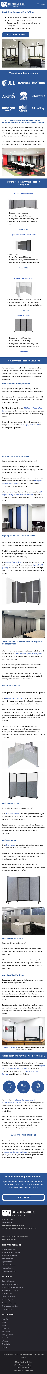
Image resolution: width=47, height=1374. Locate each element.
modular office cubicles (13, 698)
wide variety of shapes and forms (15, 1152)
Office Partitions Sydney (23, 1362)
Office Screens (23, 315)
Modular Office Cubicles (23, 278)
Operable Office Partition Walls (23, 235)
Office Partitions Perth (23, 1368)
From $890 (24, 352)
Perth (41, 1071)
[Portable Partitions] (13, 4)
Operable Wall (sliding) (13, 562)
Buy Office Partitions (16, 34)
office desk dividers (12, 814)
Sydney (27, 1071)
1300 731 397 (23, 1197)
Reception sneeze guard (10, 1047)
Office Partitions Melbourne (23, 1365)
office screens (10, 845)
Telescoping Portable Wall (30, 425)
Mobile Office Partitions (23, 194)
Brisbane (5, 1074)
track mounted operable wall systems (29, 654)
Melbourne (34, 1071)
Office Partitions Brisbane (23, 1370)
